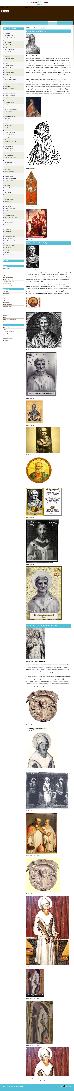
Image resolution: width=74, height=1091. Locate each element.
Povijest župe (6, 268)
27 (3, 220)
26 (3, 210)
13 (3, 118)
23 (3, 187)
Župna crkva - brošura (8, 277)
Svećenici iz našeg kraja (8, 281)
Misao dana (5, 315)
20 (3, 167)
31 (3, 252)
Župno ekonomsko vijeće (8, 298)
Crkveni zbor (6, 293)
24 (3, 194)
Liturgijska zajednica (7, 306)
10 (3, 97)
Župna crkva (6, 272)
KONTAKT (60, 23)
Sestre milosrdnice (7, 283)
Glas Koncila (6, 327)
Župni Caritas (6, 302)
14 (3, 125)
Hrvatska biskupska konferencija (10, 336)
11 (3, 104)
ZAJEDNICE (31, 23)
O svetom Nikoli (6, 279)
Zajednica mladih (6, 308)
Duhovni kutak (6, 313)
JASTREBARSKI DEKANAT (16, 23)
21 (3, 173)
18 (3, 153)
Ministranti (5, 295)
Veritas (4, 329)
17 (3, 146)
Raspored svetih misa (8, 285)
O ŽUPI (25, 23)
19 (3, 160)
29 (3, 238)
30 (3, 245)
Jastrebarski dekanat (7, 262)
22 (3, 180)
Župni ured (5, 275)
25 (3, 203)
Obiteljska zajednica (7, 304)
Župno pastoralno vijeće (8, 300)
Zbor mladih (5, 291)
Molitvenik (5, 340)
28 (3, 231)
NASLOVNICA (5, 23)
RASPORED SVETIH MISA (41, 23)
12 (3, 111)
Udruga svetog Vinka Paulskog (9, 319)
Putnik (4, 317)
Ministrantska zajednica (8, 310)
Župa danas (5, 270)
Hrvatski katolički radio (8, 338)
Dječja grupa (6, 321)
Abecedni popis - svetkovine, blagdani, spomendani (36, 1080)
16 (3, 139)
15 (3, 132)
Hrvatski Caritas (6, 333)
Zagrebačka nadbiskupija (8, 331)
